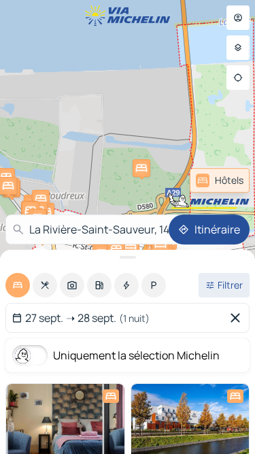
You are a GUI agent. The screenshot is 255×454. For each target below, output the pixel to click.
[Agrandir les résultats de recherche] (127, 257)
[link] (220, 180)
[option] (17, 285)
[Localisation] (238, 77)
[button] (141, 168)
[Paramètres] (238, 47)
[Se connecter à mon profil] (238, 17)
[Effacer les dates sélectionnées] (238, 318)
